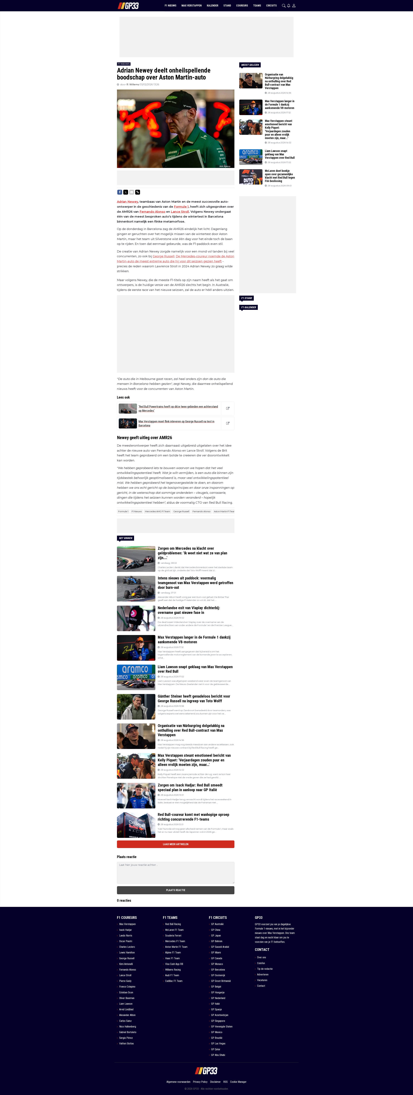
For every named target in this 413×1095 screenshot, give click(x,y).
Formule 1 (181, 206)
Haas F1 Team (172, 958)
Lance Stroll (180, 212)
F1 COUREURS (127, 918)
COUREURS (242, 5)
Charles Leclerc (127, 946)
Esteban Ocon (126, 992)
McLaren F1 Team (174, 929)
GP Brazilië (216, 1037)
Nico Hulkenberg (127, 1026)
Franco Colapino (127, 986)
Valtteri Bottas (126, 1043)
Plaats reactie (175, 890)
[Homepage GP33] (124, 5)
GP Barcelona (218, 969)
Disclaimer (215, 1081)
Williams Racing (173, 969)
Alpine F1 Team (173, 952)
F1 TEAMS (170, 918)
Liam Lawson (125, 1003)
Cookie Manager (238, 1081)
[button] (284, 5)
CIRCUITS (271, 5)
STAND (227, 5)
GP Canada (216, 958)
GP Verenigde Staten (221, 1026)
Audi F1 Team (172, 975)
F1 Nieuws (137, 511)
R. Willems (133, 84)
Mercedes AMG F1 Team (157, 511)
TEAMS (257, 5)
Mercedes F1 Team (175, 941)
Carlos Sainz (125, 1020)
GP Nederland (218, 998)
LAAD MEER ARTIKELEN (175, 844)
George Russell (164, 256)
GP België (216, 986)
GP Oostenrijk (218, 975)
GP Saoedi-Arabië (220, 946)
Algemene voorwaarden (178, 1081)
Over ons (261, 957)
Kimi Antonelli (126, 964)
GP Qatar (215, 1049)
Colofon (261, 963)
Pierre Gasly (125, 981)
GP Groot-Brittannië (221, 981)
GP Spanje (216, 1009)
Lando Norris (125, 935)
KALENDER (212, 5)
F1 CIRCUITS (218, 918)
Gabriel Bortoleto (127, 1032)
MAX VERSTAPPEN (191, 5)
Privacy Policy (200, 1081)
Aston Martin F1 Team (225, 511)
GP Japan (216, 935)
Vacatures (262, 980)
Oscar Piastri (125, 941)
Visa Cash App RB (174, 964)
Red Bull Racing (173, 924)
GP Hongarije (218, 992)
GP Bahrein (216, 941)
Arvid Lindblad (126, 1009)
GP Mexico (216, 1032)
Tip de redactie (265, 968)
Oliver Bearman (126, 998)
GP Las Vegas (218, 1043)
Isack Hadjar (125, 929)
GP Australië (217, 924)
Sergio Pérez (126, 1037)
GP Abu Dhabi (218, 1055)
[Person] (294, 5)
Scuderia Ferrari (173, 935)
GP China (215, 929)
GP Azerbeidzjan (219, 1015)
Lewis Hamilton (127, 952)
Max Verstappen (127, 924)
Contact (261, 985)
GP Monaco (217, 964)
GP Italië (215, 1003)
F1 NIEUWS (170, 5)
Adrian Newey (127, 201)
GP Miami (216, 952)
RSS (225, 1081)
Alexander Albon (127, 1015)
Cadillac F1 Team (173, 981)
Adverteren (262, 974)
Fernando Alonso (152, 212)
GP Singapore (218, 1020)
